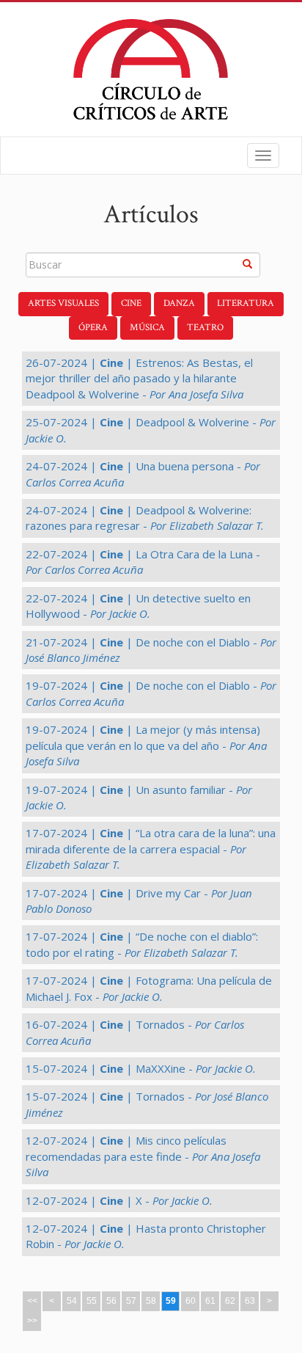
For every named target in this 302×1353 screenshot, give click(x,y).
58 (151, 1301)
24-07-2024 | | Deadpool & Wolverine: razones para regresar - (145, 518)
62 (230, 1301)
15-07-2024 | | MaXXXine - (141, 1068)
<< (32, 1301)
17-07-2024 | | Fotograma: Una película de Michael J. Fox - (149, 988)
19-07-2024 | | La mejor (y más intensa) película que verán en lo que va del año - (146, 745)
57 (131, 1301)
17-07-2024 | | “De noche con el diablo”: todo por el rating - (142, 944)
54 (72, 1301)
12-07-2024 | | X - (119, 1200)
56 (111, 1301)
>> (32, 1321)
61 (210, 1301)
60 (190, 1301)
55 (91, 1301)
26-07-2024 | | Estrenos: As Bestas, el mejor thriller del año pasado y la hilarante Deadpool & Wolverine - (139, 378)
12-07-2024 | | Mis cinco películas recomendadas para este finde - (143, 1156)
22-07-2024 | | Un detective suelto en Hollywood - (138, 606)
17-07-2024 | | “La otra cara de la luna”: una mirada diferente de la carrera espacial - (151, 848)
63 (250, 1301)
